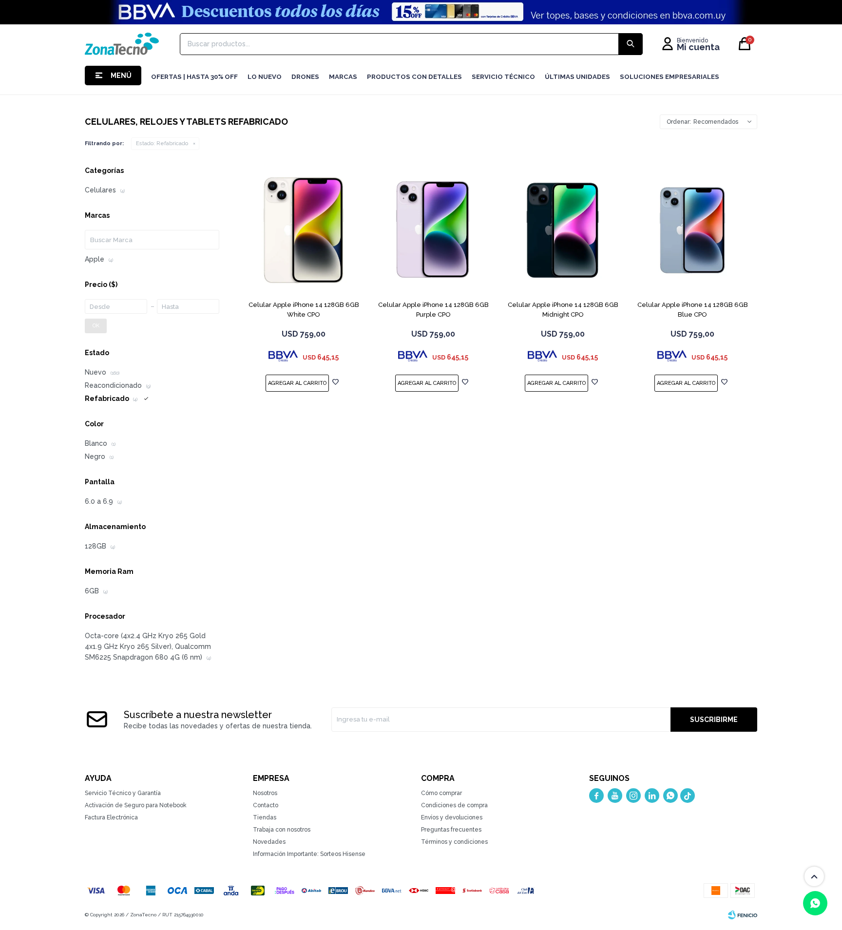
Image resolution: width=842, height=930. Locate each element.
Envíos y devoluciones (451, 817)
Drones (305, 76)
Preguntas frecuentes (451, 829)
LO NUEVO (265, 76)
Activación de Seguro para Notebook (136, 805)
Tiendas (264, 817)
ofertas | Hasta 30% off (194, 76)
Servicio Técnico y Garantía (123, 793)
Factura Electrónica (111, 817)
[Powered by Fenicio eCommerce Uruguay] (742, 915)
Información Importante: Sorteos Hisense (309, 854)
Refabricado (162, 143)
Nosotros (265, 793)
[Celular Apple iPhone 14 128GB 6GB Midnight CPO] (563, 230)
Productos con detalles (414, 76)
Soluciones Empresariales (669, 76)
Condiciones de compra (454, 805)
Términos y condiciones (454, 841)
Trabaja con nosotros (281, 829)
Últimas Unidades (577, 76)
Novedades (269, 841)
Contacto (265, 805)
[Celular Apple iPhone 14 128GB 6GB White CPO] (303, 230)
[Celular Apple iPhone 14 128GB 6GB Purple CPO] (433, 230)
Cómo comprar (441, 793)
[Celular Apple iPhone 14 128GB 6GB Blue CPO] (692, 230)
